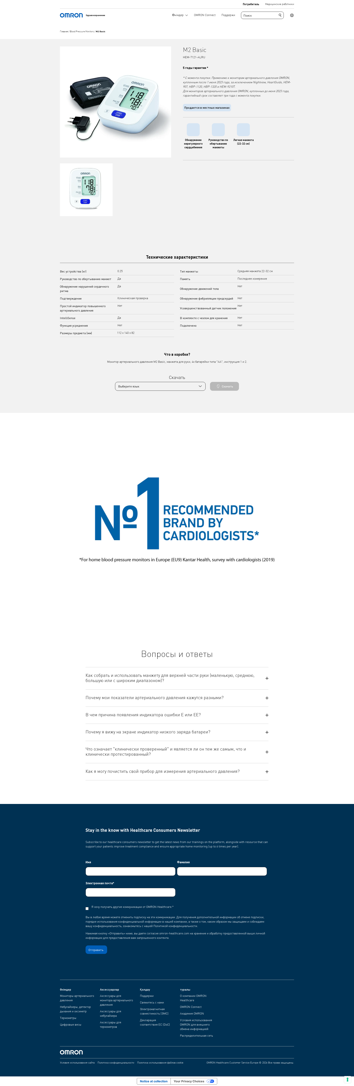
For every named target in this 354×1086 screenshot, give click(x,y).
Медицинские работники (279, 4)
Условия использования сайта (77, 1062)
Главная (64, 32)
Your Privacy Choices (189, 1081)
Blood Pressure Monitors (82, 32)
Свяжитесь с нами (152, 1002)
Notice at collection (154, 1081)
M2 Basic (100, 31)
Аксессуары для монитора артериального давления (116, 1000)
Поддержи (147, 996)
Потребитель (251, 4)
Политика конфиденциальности (116, 1062)
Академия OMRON (192, 1013)
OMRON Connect (191, 1007)
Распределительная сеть (196, 1035)
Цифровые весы (70, 1024)
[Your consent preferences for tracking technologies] (347, 1079)
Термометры (68, 1018)
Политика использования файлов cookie (160, 1062)
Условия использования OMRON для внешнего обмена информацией (196, 1025)
